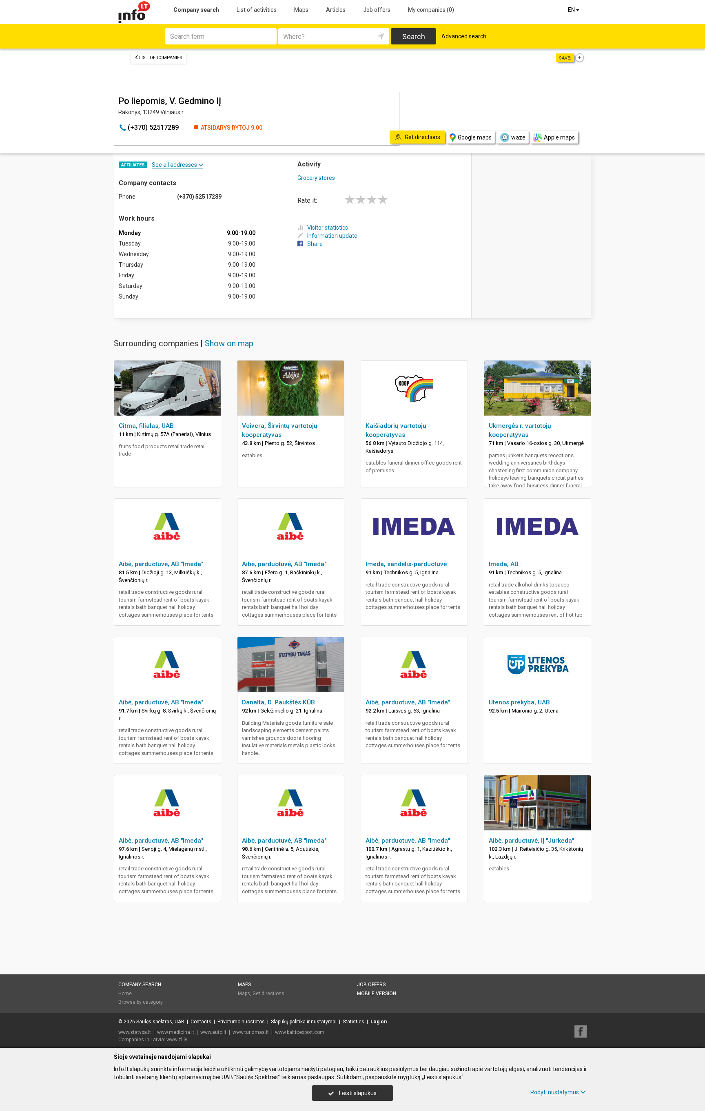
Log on (378, 1022)
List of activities (257, 10)
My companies (431, 10)
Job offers (376, 10)
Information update (332, 235)
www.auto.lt (213, 1032)
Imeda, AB (504, 564)
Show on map (229, 343)
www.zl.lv (176, 1039)
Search (413, 36)
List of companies (160, 57)
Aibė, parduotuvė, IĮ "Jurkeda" (531, 840)
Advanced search (463, 36)
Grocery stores (316, 178)
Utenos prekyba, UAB (519, 702)
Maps (301, 10)
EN (572, 10)
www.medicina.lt (175, 1032)
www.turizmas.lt (251, 1032)
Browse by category (140, 1002)
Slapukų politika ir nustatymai (304, 1022)
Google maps (475, 137)
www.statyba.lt (134, 1032)
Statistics (353, 1022)
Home (125, 993)
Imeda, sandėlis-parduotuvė (406, 564)
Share (315, 244)
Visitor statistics (327, 227)
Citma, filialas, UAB (146, 425)
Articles (336, 10)
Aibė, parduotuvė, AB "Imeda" (161, 564)
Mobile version (376, 993)
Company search (196, 10)
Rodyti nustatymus (554, 1092)
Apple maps (559, 137)
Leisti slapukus (357, 1093)
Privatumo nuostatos (241, 1022)
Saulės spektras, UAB (160, 1022)
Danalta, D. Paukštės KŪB (278, 702)
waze (518, 137)
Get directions (268, 993)
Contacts (201, 1022)
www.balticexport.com (299, 1032)
